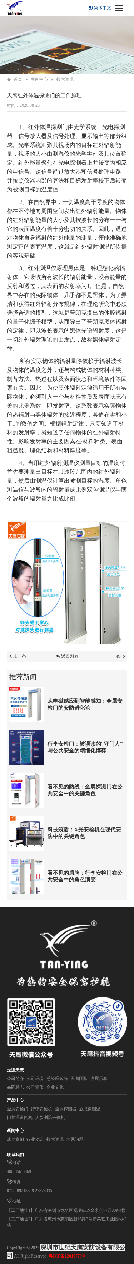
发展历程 (99, 1078)
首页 (18, 79)
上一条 (19, 656)
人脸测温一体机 (50, 1117)
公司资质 (35, 1087)
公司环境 (35, 1078)
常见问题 (74, 1139)
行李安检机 (41, 1108)
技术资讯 (65, 79)
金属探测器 (65, 1108)
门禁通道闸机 (20, 1117)
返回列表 (69, 656)
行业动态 (35, 1139)
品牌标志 (15, 1087)
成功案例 (15, 1139)
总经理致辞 (57, 1078)
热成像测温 (89, 1108)
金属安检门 (17, 1108)
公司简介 (15, 1078)
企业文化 (55, 1087)
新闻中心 (39, 79)
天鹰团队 (79, 1078)
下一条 (114, 656)
